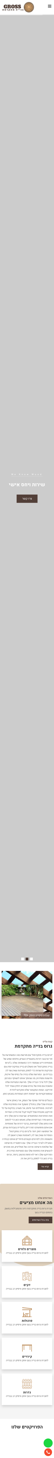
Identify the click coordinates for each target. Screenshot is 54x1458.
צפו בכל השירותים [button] (40, 1220)
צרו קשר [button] (27, 499)
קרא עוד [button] (45, 1166)
